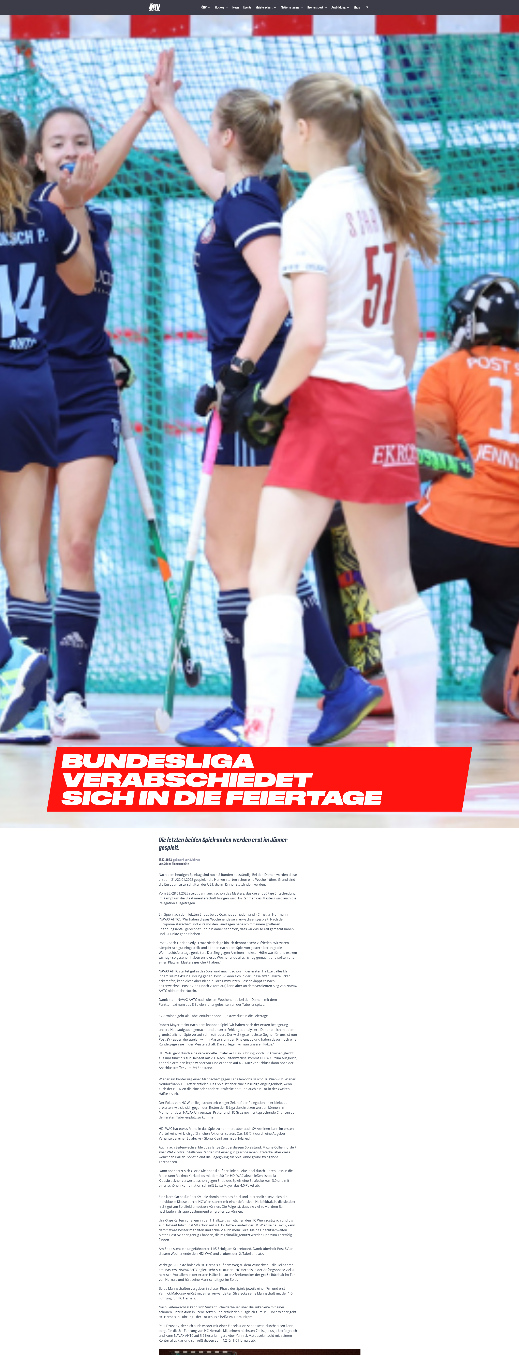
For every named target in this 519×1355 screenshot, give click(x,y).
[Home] (154, 7)
